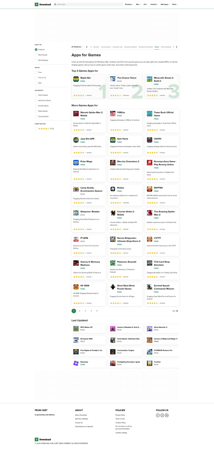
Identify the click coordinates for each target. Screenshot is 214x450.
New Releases (43, 60)
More (174, 4)
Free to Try (42, 78)
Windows (128, 4)
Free (40, 72)
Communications (106, 47)
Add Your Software (81, 419)
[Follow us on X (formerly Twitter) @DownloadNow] (162, 415)
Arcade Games (43, 106)
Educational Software (130, 47)
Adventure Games (44, 100)
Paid (39, 83)
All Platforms (76, 47)
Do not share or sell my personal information (124, 427)
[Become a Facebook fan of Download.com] (158, 415)
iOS (145, 4)
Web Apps (164, 4)
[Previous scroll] (87, 47)
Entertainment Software (146, 47)
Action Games (43, 95)
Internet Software (166, 47)
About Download (81, 415)
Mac (137, 4)
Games (157, 47)
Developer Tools (118, 47)
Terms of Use (120, 419)
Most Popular (42, 55)
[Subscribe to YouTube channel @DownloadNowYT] (167, 415)
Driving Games (43, 116)
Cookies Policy (121, 423)
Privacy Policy (120, 415)
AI (91, 47)
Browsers (96, 47)
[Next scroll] (176, 47)
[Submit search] (55, 4)
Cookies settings (121, 433)
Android (153, 4)
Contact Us (79, 423)
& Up (52, 129)
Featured (41, 49)
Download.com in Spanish (84, 426)
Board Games (43, 111)
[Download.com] (43, 4)
